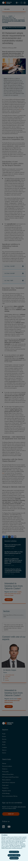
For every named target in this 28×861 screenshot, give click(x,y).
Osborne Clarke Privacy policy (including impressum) (13, 847)
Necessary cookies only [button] (14, 855)
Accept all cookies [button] (14, 852)
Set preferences (14, 858)
